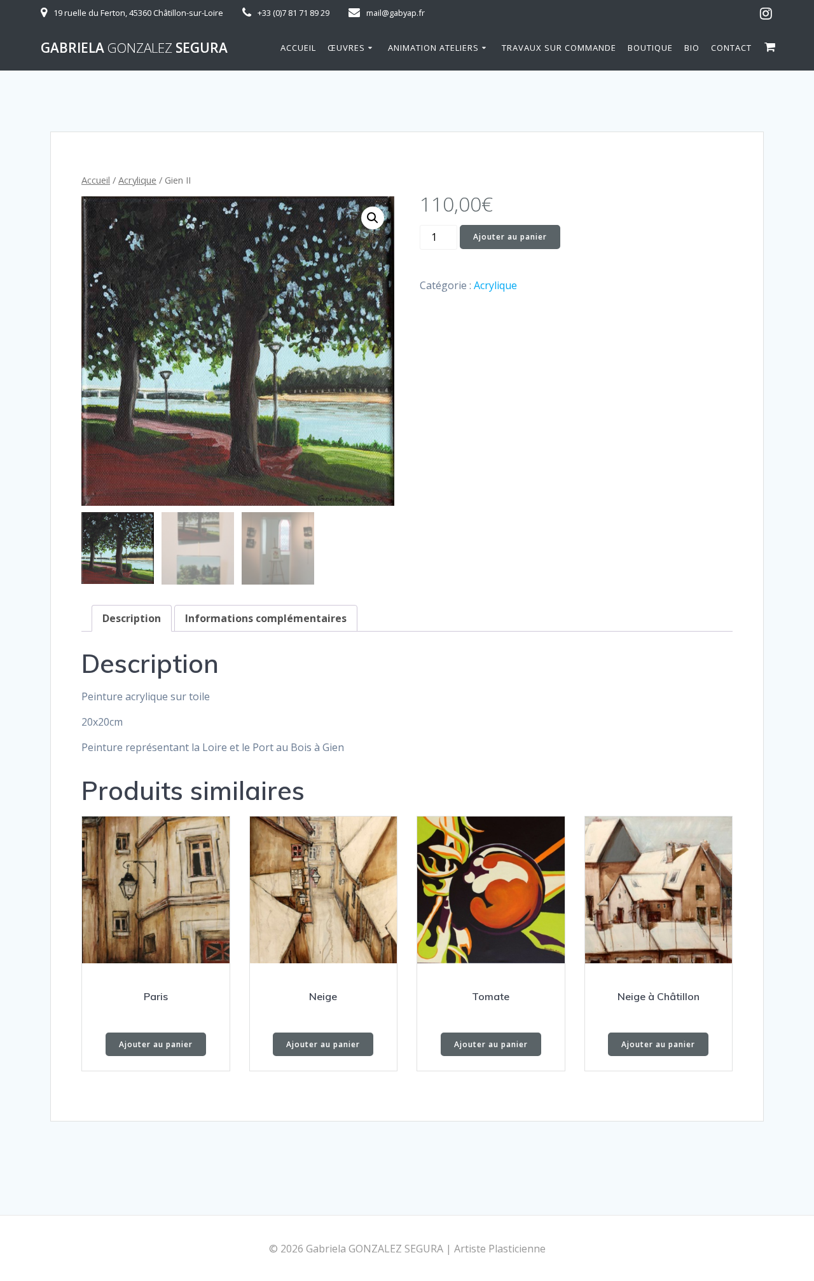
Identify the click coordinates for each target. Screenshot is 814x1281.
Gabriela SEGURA (134, 48)
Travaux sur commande (559, 47)
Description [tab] (131, 618)
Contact (731, 47)
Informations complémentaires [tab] (266, 618)
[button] (372, 218)
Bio (692, 47)
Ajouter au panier (510, 236)
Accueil (298, 47)
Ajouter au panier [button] (156, 1044)
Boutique (650, 47)
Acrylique (137, 179)
